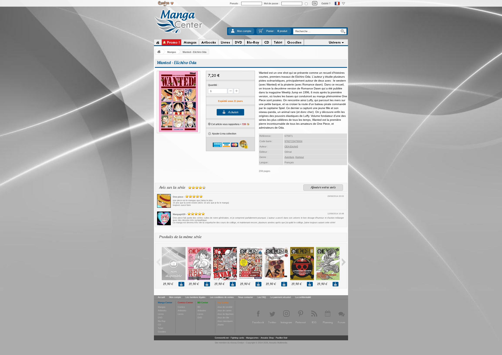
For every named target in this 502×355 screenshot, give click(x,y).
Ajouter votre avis (323, 187)
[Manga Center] (179, 34)
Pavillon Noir (281, 338)
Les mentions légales (196, 297)
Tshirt (160, 328)
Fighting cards (237, 338)
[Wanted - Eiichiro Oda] (178, 131)
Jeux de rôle (223, 317)
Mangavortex (252, 338)
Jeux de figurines (225, 314)
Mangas (171, 52)
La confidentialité (303, 297)
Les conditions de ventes (222, 297)
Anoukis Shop (267, 338)
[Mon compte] (233, 32)
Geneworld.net (222, 338)
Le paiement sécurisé (280, 297)
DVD (160, 317)
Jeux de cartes (224, 310)
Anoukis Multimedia (278, 342)
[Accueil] (157, 42)
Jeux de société (224, 307)
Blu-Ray (162, 321)
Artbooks (162, 310)
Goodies (162, 331)
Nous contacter (245, 297)
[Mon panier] (261, 32)
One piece (178, 197)
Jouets (220, 324)
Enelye (240, 342)
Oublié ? (325, 3)
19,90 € (168, 284)
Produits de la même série (180, 237)
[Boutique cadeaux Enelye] (209, 124)
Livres (161, 314)
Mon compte (244, 31)
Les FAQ (261, 297)
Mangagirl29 (179, 214)
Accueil (161, 297)
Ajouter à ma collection (223, 133)
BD (198, 307)
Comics (181, 307)
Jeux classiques (225, 321)
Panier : (276, 31)
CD (159, 324)
